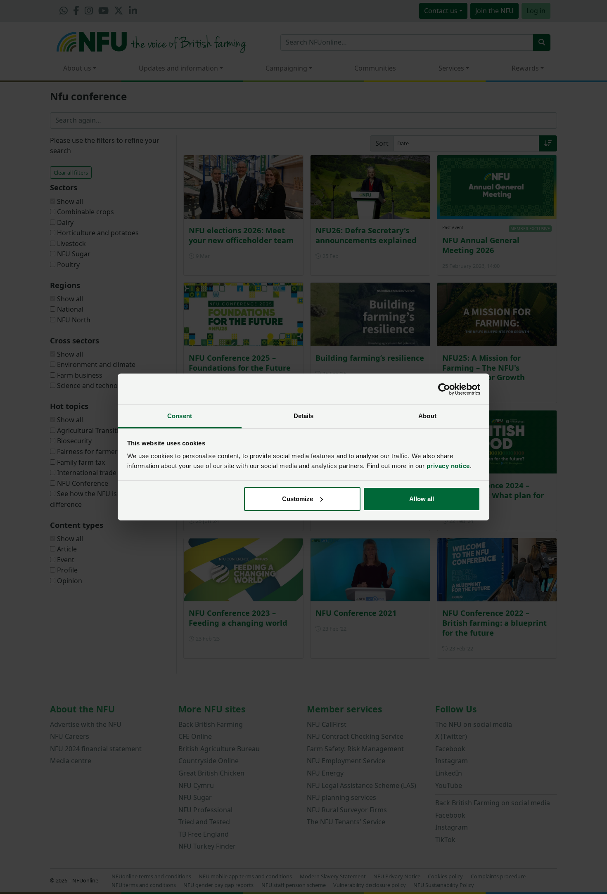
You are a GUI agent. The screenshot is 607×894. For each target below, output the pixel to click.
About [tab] (427, 415)
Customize (297, 498)
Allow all (421, 498)
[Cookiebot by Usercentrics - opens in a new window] (444, 389)
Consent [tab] (179, 415)
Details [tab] (304, 415)
